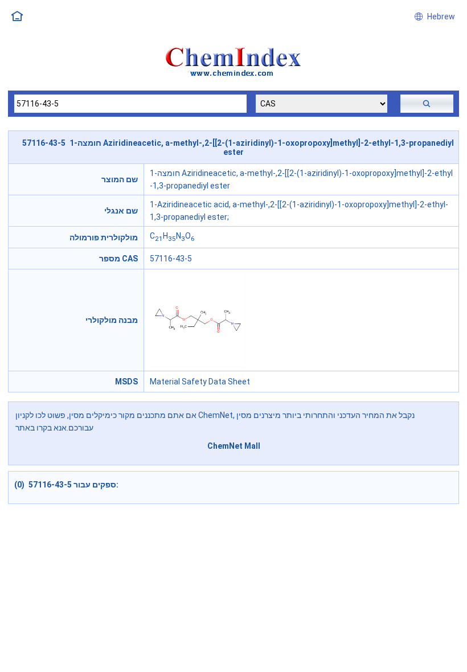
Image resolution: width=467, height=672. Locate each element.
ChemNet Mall (233, 445)
